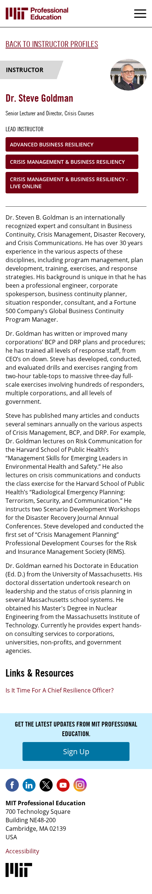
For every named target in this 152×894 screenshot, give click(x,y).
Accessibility (22, 851)
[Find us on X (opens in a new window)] (46, 787)
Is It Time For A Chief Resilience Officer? (60, 690)
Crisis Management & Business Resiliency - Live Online (69, 183)
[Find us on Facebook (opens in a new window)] (12, 787)
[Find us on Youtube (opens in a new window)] (63, 787)
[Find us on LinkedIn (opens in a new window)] (29, 787)
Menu (140, 14)
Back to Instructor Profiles (52, 44)
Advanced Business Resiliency (51, 144)
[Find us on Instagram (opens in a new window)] (80, 787)
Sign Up (76, 751)
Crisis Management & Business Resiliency (67, 161)
